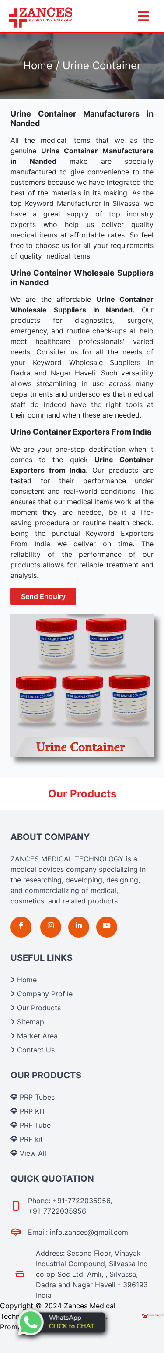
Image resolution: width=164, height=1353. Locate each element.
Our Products (38, 1007)
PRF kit (30, 1139)
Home (26, 979)
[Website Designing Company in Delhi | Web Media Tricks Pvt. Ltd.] (153, 1316)
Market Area (36, 1035)
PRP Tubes (36, 1097)
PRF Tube (34, 1125)
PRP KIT (31, 1111)
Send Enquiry (43, 596)
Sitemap (29, 1021)
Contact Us (35, 1049)
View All (31, 1153)
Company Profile (44, 993)
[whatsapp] (61, 1322)
